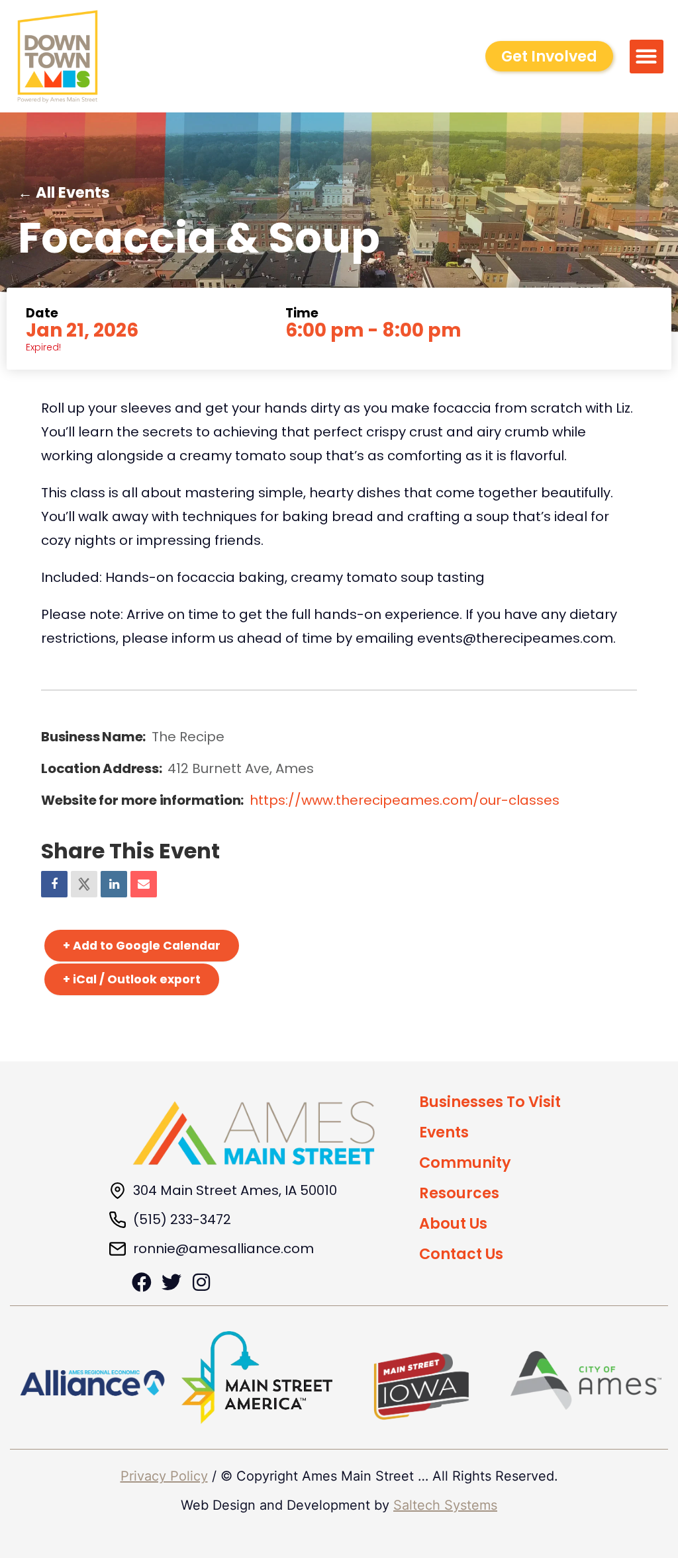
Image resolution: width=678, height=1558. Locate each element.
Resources (459, 1193)
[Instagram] (201, 1282)
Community (465, 1162)
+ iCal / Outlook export (132, 979)
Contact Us (461, 1253)
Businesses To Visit (490, 1101)
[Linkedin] (114, 884)
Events (444, 1132)
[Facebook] (142, 1282)
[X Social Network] (84, 884)
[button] (646, 56)
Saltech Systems (445, 1505)
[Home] (253, 1133)
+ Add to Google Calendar (141, 946)
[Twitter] (171, 1282)
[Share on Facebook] (54, 884)
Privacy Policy (164, 1476)
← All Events (64, 192)
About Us (453, 1223)
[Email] (143, 884)
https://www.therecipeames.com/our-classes (404, 800)
